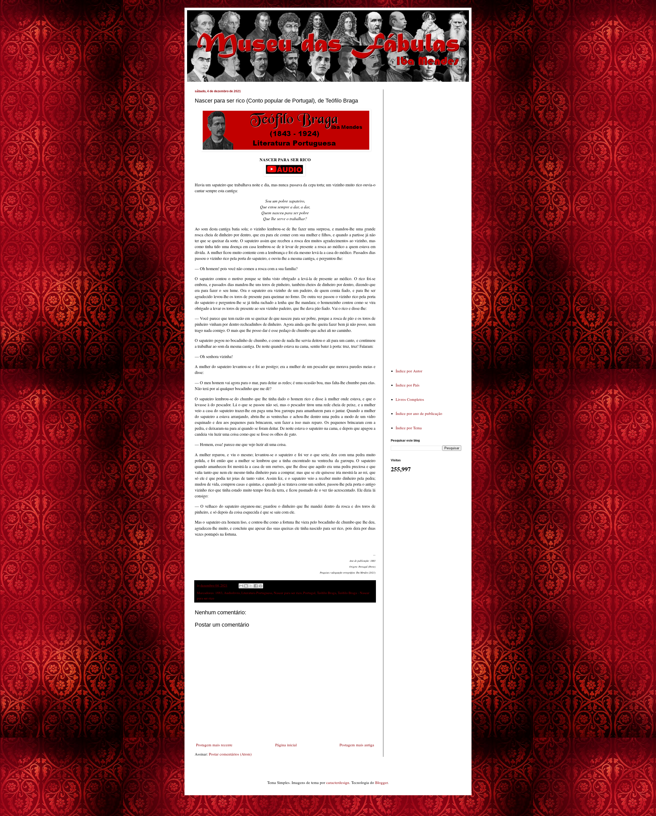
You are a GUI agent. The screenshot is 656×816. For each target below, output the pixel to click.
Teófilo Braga (326, 592)
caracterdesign (337, 782)
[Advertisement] (429, 224)
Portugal (309, 592)
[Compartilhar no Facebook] (255, 585)
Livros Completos (410, 399)
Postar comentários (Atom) (230, 754)
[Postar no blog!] (246, 585)
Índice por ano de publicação (419, 413)
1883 (218, 592)
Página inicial (286, 744)
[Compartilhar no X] (250, 585)
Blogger (381, 782)
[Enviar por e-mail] (241, 585)
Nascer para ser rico (288, 592)
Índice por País (407, 384)
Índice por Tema (409, 427)
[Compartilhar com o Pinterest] (260, 585)
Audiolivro (232, 592)
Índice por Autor (409, 370)
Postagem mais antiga (357, 744)
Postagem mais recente (214, 744)
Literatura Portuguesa (256, 592)
